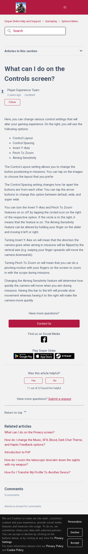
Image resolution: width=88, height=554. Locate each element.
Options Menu (69, 21)
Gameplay (51, 21)
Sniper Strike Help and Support (23, 21)
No (54, 380)
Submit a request (59, 399)
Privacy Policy (54, 546)
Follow (12, 102)
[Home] (21, 7)
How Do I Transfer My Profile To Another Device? (37, 472)
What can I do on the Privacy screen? (30, 432)
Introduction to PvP (17, 452)
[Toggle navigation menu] (65, 7)
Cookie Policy (15, 550)
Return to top (14, 412)
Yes (33, 380)
